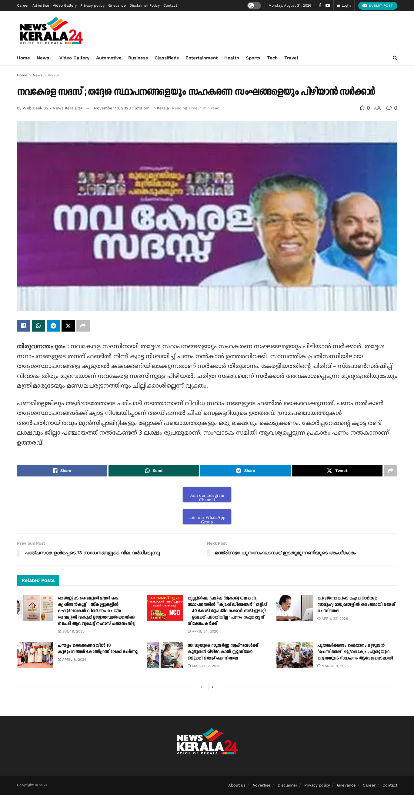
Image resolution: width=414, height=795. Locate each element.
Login (345, 5)
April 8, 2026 (73, 659)
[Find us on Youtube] (328, 5)
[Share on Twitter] (68, 326)
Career (23, 5)
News (43, 58)
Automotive (109, 58)
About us (236, 785)
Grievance (117, 5)
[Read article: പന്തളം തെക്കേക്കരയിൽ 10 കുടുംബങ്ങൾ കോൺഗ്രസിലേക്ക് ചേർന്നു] (35, 655)
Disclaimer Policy (144, 5)
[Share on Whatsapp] (38, 326)
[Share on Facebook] (23, 326)
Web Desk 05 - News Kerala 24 (53, 108)
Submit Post (380, 6)
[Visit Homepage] (51, 30)
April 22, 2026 (334, 618)
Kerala (53, 75)
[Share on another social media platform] (83, 326)
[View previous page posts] (201, 687)
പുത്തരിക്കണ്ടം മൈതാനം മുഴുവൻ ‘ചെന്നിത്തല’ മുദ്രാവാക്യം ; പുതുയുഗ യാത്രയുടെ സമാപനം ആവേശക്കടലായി (355, 652)
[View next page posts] (212, 687)
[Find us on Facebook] (320, 5)
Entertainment (201, 58)
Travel (291, 58)
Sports (253, 58)
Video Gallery (65, 5)
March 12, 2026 (205, 666)
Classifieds (167, 58)
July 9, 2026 (73, 631)
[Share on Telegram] (53, 326)
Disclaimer (287, 785)
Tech (272, 58)
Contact (170, 5)
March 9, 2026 (334, 666)
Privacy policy (92, 5)
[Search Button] (395, 57)
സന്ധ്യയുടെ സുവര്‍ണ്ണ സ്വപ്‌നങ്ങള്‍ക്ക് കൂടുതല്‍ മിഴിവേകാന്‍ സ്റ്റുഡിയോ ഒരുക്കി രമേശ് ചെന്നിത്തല (223, 652)
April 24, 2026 (204, 631)
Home (23, 58)
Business (138, 58)
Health (231, 58)
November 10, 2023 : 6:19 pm (121, 108)
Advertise (40, 5)
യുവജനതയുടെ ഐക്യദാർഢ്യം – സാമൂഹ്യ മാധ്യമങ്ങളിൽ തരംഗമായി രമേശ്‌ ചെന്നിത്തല (356, 604)
